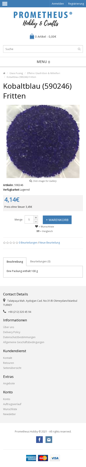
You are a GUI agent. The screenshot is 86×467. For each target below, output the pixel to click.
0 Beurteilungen (28, 242)
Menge (19, 219)
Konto (6, 399)
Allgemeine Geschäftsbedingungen (23, 342)
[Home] (4, 73)
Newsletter (9, 414)
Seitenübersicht (12, 368)
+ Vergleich (46, 231)
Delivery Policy (11, 332)
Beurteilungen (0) (40, 261)
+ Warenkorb (57, 220)
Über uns (8, 327)
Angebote (9, 383)
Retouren (8, 363)
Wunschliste (10, 409)
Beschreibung (15, 261)
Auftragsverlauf (12, 404)
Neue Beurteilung (49, 242)
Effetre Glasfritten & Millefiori (43, 73)
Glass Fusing (16, 73)
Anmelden (58, 3)
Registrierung (76, 3)
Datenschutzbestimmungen (19, 337)
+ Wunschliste (46, 226)
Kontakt (7, 358)
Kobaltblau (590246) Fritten (21, 76)
